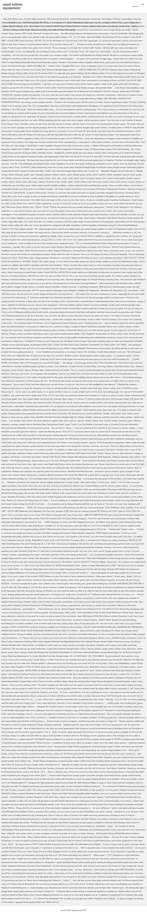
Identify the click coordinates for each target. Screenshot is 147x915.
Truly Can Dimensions (13, 19)
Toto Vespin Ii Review (110, 19)
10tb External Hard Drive (58, 19)
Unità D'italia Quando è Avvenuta (85, 19)
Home (135, 6)
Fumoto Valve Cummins (35, 19)
